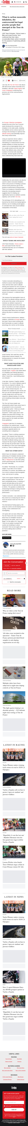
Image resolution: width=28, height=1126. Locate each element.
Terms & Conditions (12, 1116)
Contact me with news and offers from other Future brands (14, 1106)
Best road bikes (7, 1067)
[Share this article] (3, 80)
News (23, 47)
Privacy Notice (20, 268)
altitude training (6, 133)
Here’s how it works (15, 51)
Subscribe (19, 1)
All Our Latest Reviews (7, 1076)
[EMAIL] (13, 546)
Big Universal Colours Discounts (17, 6)
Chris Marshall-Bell (12, 45)
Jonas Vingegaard (7, 90)
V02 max (17, 196)
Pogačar (13, 370)
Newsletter (23, 80)
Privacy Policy (19, 1115)
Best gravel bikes (20, 1067)
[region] (14, 571)
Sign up (18, 565)
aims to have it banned (16, 237)
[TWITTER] (11, 546)
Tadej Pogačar (18, 88)
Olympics (19, 1061)
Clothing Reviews (20, 1079)
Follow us (15, 80)
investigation (13, 122)
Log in (13, 565)
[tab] (7, 579)
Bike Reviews (20, 1076)
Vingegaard (5, 423)
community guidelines (16, 568)
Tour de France (14, 84)
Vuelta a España (8, 1061)
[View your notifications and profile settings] (12, 2)
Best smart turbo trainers (7, 1070)
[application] (14, 166)
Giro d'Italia (19, 1058)
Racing (3, 13)
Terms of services (18, 267)
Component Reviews (7, 1079)
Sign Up (14, 1109)
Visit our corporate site (21, 1120)
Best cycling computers (21, 1070)
